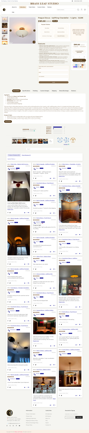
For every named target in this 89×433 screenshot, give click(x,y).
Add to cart (79, 60)
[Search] (78, 9)
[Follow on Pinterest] (16, 425)
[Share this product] (34, 42)
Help (13, 12)
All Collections (48, 414)
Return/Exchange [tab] (64, 90)
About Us (14, 7)
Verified (66, 144)
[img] (29, 129)
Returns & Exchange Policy (32, 422)
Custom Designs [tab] (44, 90)
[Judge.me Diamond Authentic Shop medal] (60, 140)
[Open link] (15, 413)
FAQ (46, 420)
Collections (23, 7)
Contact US (48, 425)
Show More (8, 121)
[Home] (4, 9)
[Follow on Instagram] (13, 425)
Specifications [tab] (26, 90)
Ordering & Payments (31, 418)
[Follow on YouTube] (19, 425)
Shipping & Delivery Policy (32, 420)
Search (47, 422)
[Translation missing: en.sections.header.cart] (85, 9)
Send (53, 82)
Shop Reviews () (26, 155)
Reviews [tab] (73, 90)
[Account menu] (81, 9)
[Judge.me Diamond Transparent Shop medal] (66, 140)
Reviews (49, 7)
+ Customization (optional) (79, 52)
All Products (48, 416)
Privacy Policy (29, 425)
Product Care (29, 416)
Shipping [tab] (54, 90)
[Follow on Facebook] (7, 425)
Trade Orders (32, 7)
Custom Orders (41, 7)
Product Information (30, 414)
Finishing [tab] (35, 90)
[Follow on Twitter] (10, 425)
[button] (48, 127)
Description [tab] (16, 90)
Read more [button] (10, 209)
